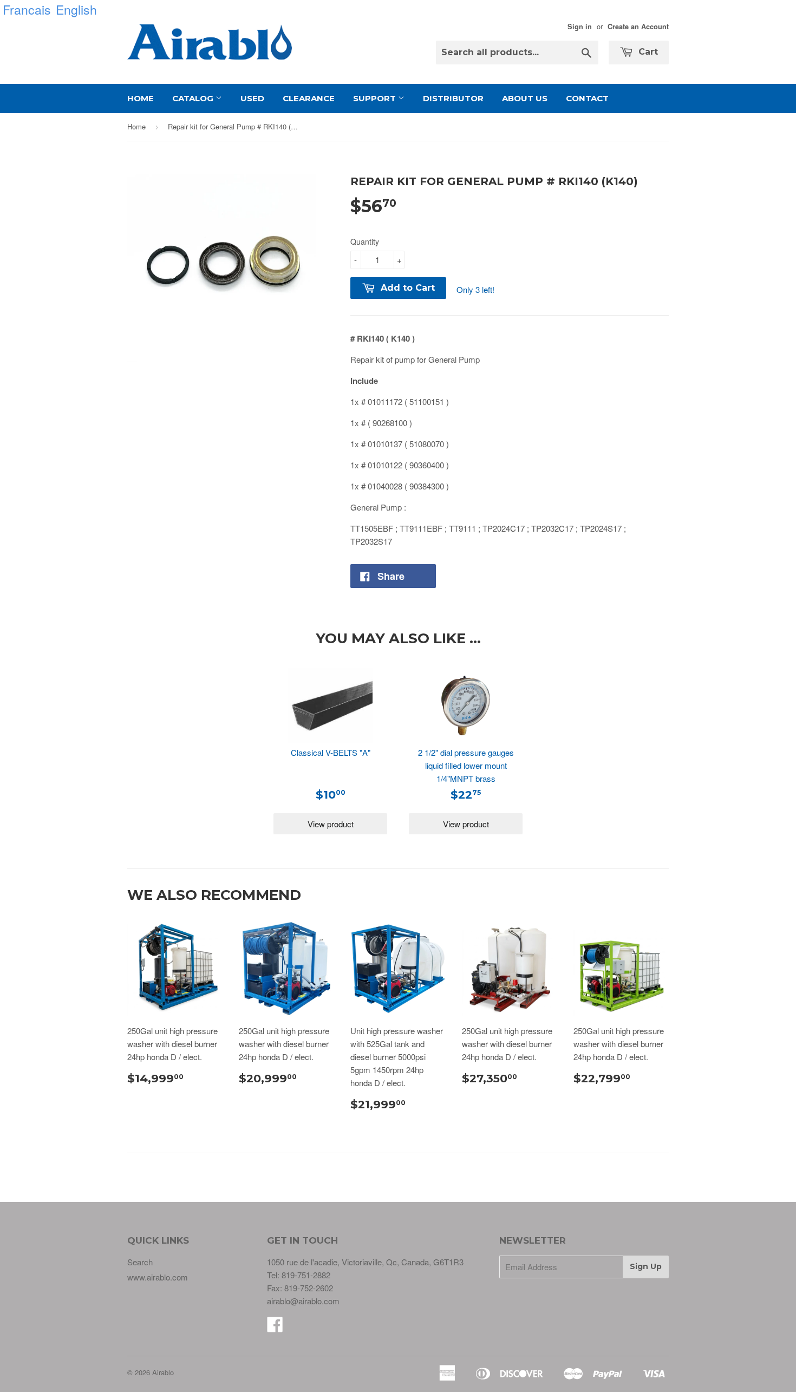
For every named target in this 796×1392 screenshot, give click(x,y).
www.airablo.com (157, 1277)
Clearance (309, 98)
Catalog (194, 98)
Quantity (364, 241)
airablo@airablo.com (303, 1300)
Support (375, 98)
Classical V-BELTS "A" (330, 752)
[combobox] (517, 52)
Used (252, 98)
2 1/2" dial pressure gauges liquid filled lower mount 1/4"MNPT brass (466, 765)
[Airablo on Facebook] (275, 1327)
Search (140, 1261)
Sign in (579, 26)
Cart (647, 52)
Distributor (453, 98)
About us (524, 98)
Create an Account (638, 26)
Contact (587, 98)
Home (140, 98)
